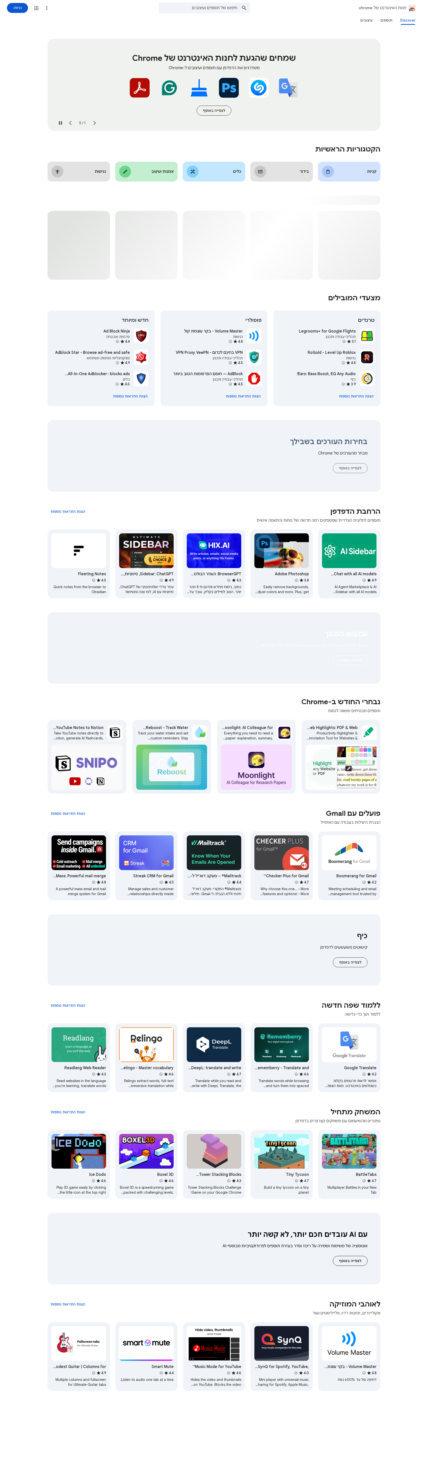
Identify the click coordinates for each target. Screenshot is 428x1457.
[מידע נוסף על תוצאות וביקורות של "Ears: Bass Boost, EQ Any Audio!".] (343, 384)
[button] (36, 8)
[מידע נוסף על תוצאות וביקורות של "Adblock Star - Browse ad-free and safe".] (117, 363)
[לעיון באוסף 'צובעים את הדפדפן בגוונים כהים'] (350, 660)
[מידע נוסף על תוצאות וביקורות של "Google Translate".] (364, 1074)
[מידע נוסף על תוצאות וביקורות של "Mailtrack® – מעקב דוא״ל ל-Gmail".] (229, 882)
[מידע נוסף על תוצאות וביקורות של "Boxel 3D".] (161, 1181)
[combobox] (198, 8)
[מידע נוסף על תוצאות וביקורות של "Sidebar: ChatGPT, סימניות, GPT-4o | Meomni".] (161, 580)
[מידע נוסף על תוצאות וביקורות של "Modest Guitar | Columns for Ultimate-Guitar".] (94, 1373)
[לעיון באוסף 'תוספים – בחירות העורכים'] (350, 468)
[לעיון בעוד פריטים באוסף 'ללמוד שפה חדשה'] (68, 1005)
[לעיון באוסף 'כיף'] (350, 962)
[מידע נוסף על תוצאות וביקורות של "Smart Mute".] (161, 1373)
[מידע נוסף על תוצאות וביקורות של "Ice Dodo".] (93, 1181)
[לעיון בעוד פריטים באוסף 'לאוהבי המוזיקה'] (68, 1304)
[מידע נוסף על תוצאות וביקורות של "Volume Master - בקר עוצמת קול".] (230, 341)
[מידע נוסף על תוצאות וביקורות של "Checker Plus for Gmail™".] (296, 882)
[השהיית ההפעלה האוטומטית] (60, 123)
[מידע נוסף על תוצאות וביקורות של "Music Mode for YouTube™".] (229, 1373)
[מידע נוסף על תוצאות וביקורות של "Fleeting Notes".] (94, 580)
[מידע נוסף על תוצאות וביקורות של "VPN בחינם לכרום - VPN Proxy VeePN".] (230, 363)
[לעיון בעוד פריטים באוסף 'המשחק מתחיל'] (68, 1112)
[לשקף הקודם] (95, 123)
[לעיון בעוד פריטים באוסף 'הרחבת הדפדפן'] (68, 511)
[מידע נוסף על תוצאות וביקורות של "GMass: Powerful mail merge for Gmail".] (94, 882)
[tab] (408, 20)
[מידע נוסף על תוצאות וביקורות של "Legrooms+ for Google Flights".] (344, 341)
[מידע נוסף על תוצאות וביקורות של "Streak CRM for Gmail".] (161, 882)
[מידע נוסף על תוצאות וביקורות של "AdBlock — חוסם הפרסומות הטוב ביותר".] (230, 384)
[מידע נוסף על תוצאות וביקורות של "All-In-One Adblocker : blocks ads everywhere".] (117, 384)
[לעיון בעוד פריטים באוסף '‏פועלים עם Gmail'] (68, 814)
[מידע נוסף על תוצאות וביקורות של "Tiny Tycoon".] (296, 1181)
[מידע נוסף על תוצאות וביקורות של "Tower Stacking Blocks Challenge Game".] (229, 1181)
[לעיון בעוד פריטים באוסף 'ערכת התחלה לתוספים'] (214, 111)
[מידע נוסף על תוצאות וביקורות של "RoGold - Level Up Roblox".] (343, 363)
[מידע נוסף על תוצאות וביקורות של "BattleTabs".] (364, 1181)
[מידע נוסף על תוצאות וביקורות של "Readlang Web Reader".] (94, 1074)
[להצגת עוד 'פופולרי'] (243, 396)
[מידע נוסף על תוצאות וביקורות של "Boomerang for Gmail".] (364, 882)
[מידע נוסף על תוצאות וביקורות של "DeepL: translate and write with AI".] (229, 1074)
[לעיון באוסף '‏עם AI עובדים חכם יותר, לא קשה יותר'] (350, 1261)
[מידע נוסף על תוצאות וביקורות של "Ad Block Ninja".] (117, 341)
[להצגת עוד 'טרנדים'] (356, 396)
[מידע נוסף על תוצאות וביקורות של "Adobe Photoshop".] (296, 580)
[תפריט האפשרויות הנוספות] (47, 8)
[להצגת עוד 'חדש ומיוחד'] (130, 396)
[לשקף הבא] (70, 123)
